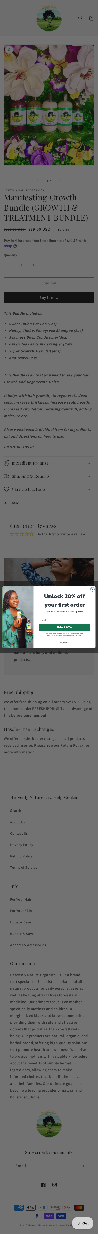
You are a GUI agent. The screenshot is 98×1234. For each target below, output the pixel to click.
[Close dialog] (92, 589)
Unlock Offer (64, 627)
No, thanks (64, 642)
